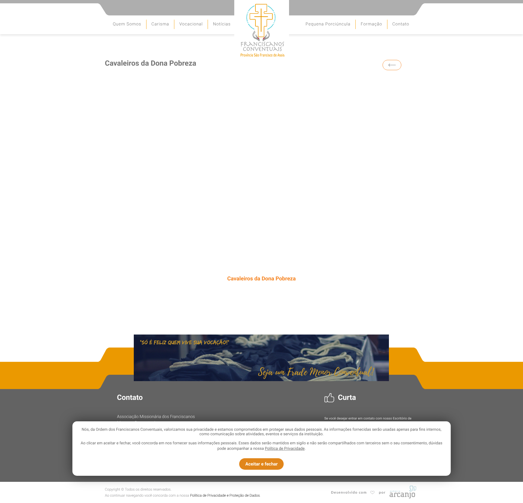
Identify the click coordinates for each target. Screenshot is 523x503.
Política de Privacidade (285, 448)
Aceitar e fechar (261, 464)
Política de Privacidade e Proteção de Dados (225, 495)
